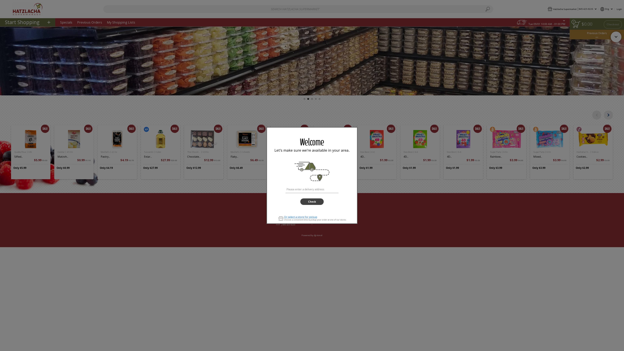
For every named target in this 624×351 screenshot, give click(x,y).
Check (312, 201)
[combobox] (312, 189)
